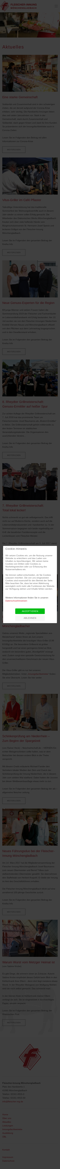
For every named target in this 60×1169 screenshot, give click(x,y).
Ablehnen (30, 618)
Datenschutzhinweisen (16, 600)
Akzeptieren (30, 611)
